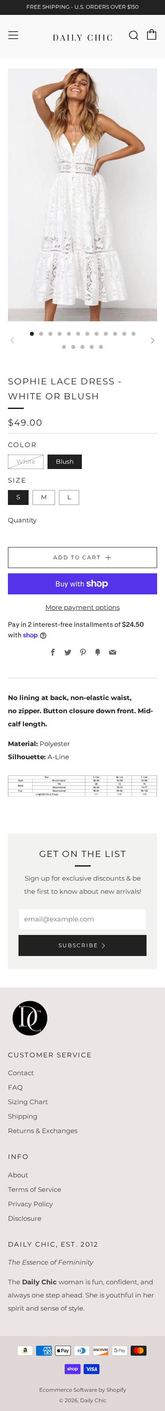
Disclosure (24, 1218)
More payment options (82, 607)
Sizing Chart (28, 1102)
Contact (21, 1073)
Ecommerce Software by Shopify (82, 1389)
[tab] (32, 334)
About (18, 1175)
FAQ (15, 1087)
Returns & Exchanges (42, 1131)
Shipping (22, 1116)
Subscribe (78, 945)
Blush (64, 461)
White (25, 461)
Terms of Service (34, 1189)
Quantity (22, 520)
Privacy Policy (30, 1204)
